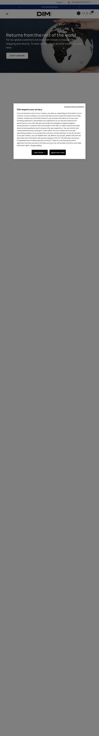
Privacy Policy (36, 145)
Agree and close (57, 152)
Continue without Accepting (74, 107)
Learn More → (40, 152)
